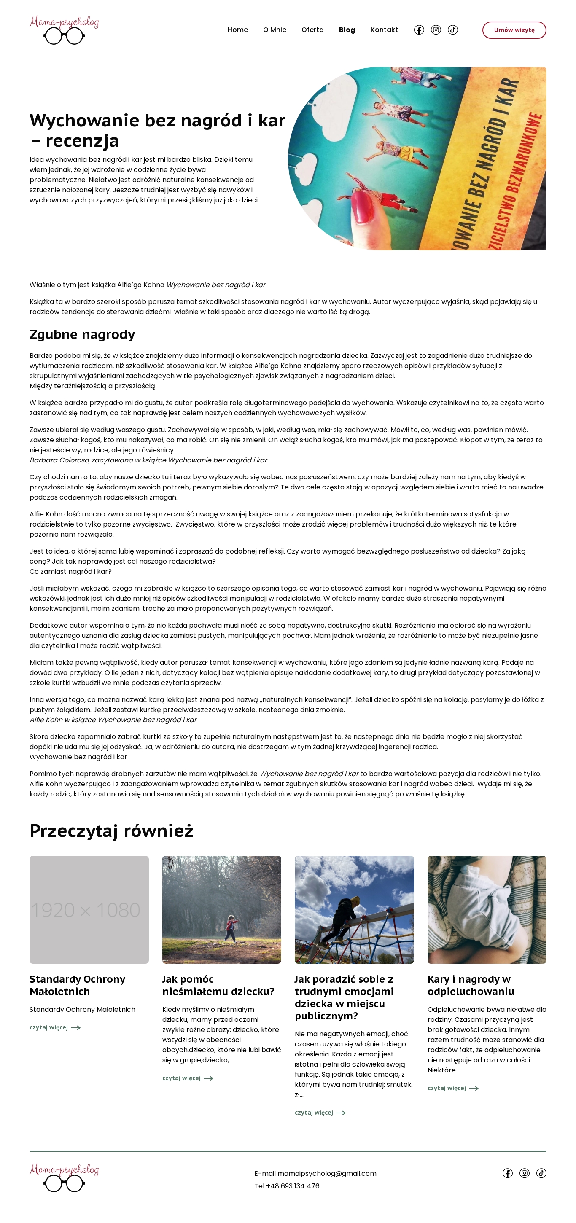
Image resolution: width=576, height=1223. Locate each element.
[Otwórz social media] (419, 30)
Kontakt (384, 30)
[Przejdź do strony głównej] (64, 30)
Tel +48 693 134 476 (287, 1186)
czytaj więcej (49, 1027)
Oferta (312, 30)
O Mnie (274, 30)
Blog (347, 30)
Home (238, 30)
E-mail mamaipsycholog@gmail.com (315, 1173)
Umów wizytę (514, 30)
